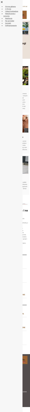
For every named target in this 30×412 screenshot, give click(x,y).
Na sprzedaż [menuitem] (9, 21)
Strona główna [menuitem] (10, 7)
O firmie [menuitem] (8, 9)
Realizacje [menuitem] (8, 18)
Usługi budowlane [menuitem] (11, 11)
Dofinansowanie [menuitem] (11, 26)
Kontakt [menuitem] (8, 23)
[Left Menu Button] (2, 2)
